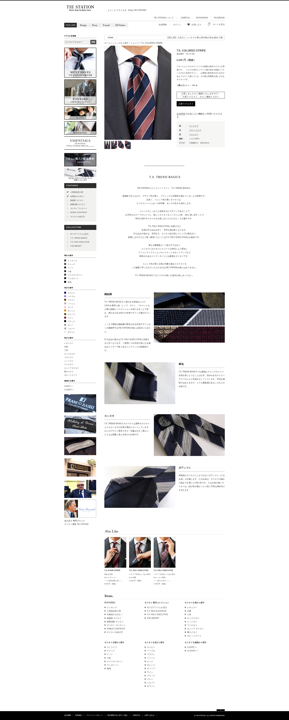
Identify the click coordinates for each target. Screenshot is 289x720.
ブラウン (71, 300)
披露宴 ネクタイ (77, 200)
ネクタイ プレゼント (78, 208)
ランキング (112, 607)
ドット (70, 268)
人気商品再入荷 (76, 192)
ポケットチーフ (70, 375)
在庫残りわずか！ (77, 196)
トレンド (135, 43)
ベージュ (71, 304)
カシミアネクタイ (71, 368)
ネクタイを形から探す (195, 603)
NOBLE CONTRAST (78, 212)
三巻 (66, 350)
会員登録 (163, 25)
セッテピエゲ (69, 354)
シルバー (71, 329)
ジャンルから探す (121, 43)
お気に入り (196, 25)
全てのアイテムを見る (79, 234)
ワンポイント (73, 278)
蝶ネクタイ (68, 372)
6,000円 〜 (192, 647)
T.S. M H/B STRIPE (112, 570)
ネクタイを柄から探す (114, 642)
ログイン (177, 25)
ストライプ (72, 261)
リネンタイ (68, 357)
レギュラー (68, 343)
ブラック (71, 321)
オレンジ (71, 311)
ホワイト (71, 332)
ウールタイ (68, 364)
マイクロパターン (75, 275)
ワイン (70, 318)
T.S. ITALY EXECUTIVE (79, 242)
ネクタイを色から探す (154, 642)
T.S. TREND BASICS (78, 238)
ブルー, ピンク (195, 130)
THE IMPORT (76, 246)
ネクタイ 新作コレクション (156, 603)
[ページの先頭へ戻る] (221, 710)
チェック (71, 264)
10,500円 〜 (192, 651)
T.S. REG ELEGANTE (156, 611)
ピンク (70, 307)
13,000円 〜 (69, 390)
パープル (71, 296)
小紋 (69, 271)
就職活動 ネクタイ (77, 204)
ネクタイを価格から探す (196, 642)
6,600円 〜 (68, 386)
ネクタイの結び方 (77, 217)
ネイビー (71, 293)
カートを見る (219, 24)
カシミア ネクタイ (195, 629)
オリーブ (71, 314)
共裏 (66, 347)
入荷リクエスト (186, 103)
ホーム (107, 43)
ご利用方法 (185, 18)
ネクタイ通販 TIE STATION (76, 524)
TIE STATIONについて (164, 18)
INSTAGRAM (202, 18)
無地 (69, 282)
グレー (70, 325)
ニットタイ (68, 361)
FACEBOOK (219, 18)
